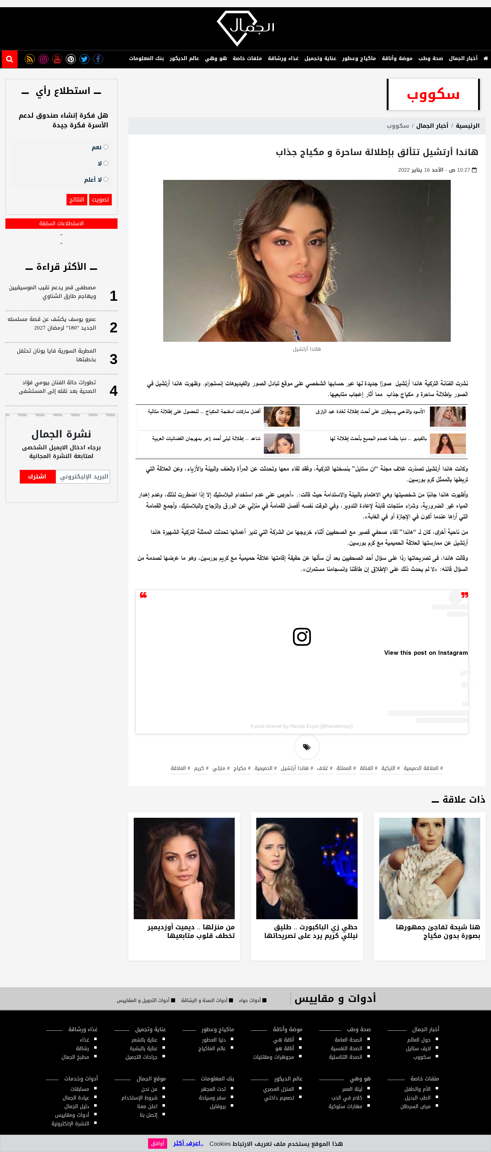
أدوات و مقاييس (335, 998)
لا (101, 163)
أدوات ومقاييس (72, 1115)
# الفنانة (368, 769)
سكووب (422, 1057)
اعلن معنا (147, 1106)
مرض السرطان (415, 1106)
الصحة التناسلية (345, 1057)
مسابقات (79, 1089)
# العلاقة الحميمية (423, 769)
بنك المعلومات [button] (146, 58)
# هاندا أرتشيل (297, 769)
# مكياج (242, 769)
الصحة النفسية (346, 1048)
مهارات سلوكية (345, 1106)
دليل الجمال (76, 1106)
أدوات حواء (250, 1000)
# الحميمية (265, 769)
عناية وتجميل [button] (320, 58)
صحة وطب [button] (430, 58)
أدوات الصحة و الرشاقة (205, 1000)
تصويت (100, 199)
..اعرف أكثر (188, 1143)
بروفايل (218, 1106)
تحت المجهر (213, 1089)
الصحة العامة (348, 1040)
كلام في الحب (346, 1098)
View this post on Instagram (426, 652)
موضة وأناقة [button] (397, 58)
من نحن (149, 1089)
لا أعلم (94, 179)
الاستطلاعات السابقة (61, 223)
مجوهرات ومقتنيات (273, 1057)
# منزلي (221, 769)
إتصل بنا (148, 1115)
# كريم (201, 769)
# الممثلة (346, 769)
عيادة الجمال (76, 1098)
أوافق (157, 1143)
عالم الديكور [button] (184, 58)
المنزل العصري (278, 1089)
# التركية (390, 769)
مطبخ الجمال (75, 1057)
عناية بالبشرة (143, 1048)
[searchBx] (10, 59)
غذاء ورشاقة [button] (283, 58)
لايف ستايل (418, 1048)
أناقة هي (283, 1040)
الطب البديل (418, 1098)
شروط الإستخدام (139, 1098)
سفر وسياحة (212, 1098)
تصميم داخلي (279, 1098)
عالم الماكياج (212, 1048)
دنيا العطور (214, 1040)
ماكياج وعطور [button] (359, 58)
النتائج (76, 199)
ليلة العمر (352, 1089)
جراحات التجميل (141, 1057)
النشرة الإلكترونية (70, 1124)
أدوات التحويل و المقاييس (144, 1000)
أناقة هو (284, 1048)
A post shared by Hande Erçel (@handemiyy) (302, 726)
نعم (98, 147)
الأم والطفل (417, 1089)
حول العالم (419, 1040)
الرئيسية (468, 125)
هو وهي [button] (216, 58)
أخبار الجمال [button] (463, 58)
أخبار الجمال (432, 125)
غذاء (84, 1040)
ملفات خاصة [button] (247, 58)
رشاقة (82, 1048)
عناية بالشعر (144, 1040)
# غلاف (324, 769)
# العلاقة (180, 769)
